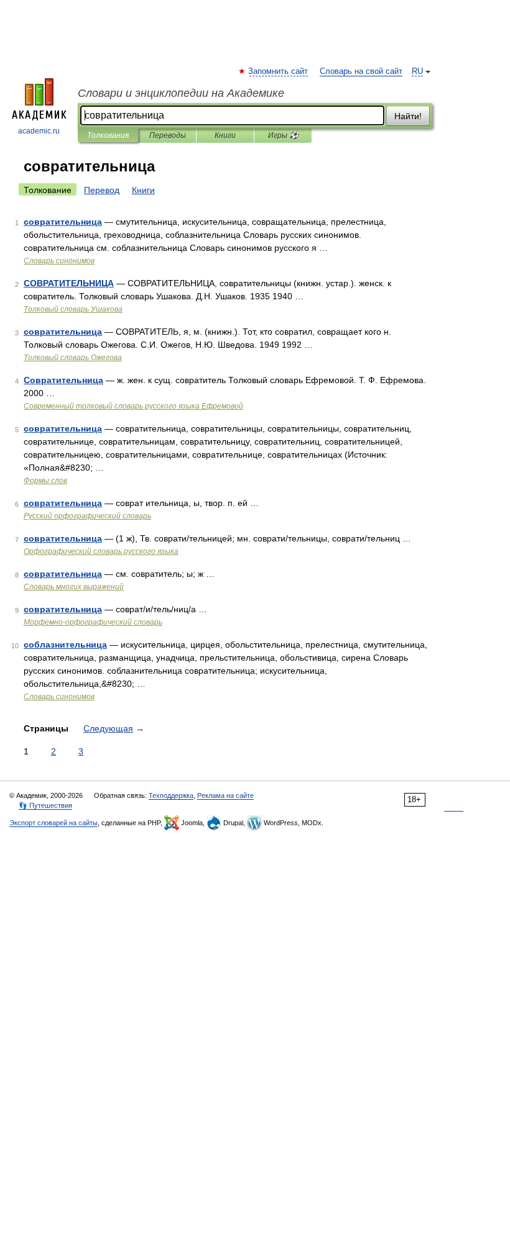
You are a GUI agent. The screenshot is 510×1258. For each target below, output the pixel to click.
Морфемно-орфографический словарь (93, 622)
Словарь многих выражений (74, 586)
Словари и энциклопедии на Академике (181, 93)
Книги (225, 135)
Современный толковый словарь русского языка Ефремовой (133, 406)
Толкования (108, 135)
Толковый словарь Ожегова (73, 357)
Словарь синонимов (59, 260)
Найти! (408, 116)
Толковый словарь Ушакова (73, 309)
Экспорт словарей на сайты (53, 822)
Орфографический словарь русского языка (101, 551)
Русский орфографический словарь (87, 516)
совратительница (63, 222)
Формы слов (45, 480)
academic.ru (39, 131)
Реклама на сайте (225, 795)
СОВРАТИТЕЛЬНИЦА (69, 283)
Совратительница (63, 380)
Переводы (167, 135)
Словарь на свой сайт (361, 71)
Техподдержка (171, 795)
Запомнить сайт (278, 71)
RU (417, 71)
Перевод (101, 190)
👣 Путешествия (45, 805)
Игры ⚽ (283, 135)
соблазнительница (65, 644)
